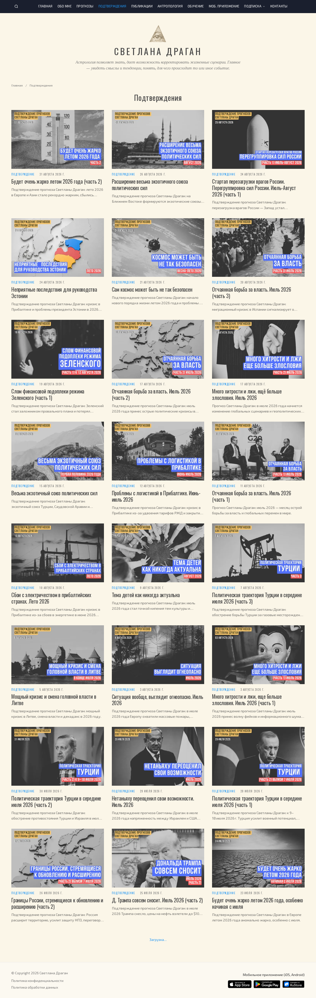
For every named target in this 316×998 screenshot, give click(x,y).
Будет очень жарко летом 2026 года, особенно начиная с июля (257, 903)
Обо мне (65, 6)
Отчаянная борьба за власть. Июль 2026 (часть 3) (251, 292)
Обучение (196, 6)
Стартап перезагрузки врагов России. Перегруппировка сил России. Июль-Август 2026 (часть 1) (254, 187)
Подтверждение (23, 174)
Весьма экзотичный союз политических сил (54, 493)
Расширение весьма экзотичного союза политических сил (150, 184)
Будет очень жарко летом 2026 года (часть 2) (56, 181)
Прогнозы (85, 6)
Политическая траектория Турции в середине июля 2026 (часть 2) (56, 801)
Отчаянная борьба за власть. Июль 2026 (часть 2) (151, 394)
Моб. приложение (224, 6)
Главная (45, 6)
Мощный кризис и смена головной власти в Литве (53, 699)
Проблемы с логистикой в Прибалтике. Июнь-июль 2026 (156, 496)
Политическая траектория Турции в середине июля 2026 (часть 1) (257, 801)
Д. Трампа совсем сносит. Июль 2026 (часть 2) (157, 900)
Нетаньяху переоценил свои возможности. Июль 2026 (153, 801)
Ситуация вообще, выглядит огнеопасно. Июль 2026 (157, 700)
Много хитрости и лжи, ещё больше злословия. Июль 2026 (246, 394)
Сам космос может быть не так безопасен (152, 289)
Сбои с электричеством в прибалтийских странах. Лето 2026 (51, 598)
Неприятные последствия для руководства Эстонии (54, 292)
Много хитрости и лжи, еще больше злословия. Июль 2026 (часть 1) (246, 699)
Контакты (279, 6)
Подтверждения (112, 6)
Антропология (170, 6)
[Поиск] (16, 6)
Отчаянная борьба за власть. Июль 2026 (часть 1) (251, 496)
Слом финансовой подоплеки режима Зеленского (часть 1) (47, 394)
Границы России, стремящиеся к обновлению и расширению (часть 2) (57, 903)
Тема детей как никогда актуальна (146, 595)
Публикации (142, 6)
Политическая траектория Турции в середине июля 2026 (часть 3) (257, 598)
